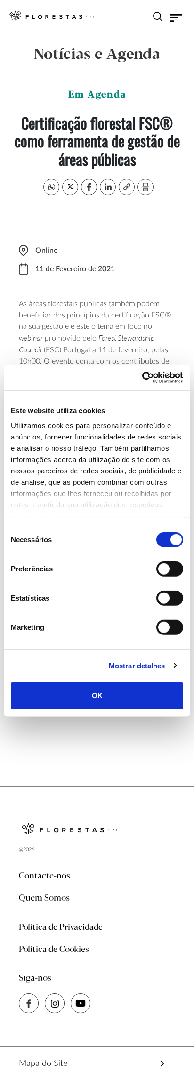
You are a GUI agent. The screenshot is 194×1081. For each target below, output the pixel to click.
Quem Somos (44, 898)
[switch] (169, 569)
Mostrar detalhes (137, 665)
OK (97, 695)
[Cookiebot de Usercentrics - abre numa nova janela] (142, 377)
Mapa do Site (43, 1063)
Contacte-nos (44, 876)
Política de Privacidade (61, 927)
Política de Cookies (54, 949)
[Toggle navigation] (176, 18)
